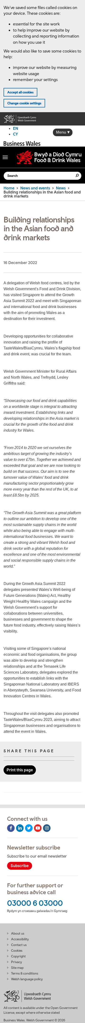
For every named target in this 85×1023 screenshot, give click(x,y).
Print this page (20, 769)
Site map (17, 968)
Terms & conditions (24, 973)
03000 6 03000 (35, 902)
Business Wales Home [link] (22, 143)
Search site (74, 175)
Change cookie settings (24, 103)
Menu (61, 132)
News (61, 188)
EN (15, 128)
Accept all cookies (20, 92)
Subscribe (20, 865)
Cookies (16, 950)
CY (15, 134)
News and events (35, 188)
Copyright (18, 956)
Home (9, 188)
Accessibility (20, 939)
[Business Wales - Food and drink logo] (48, 157)
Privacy (16, 962)
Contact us (19, 945)
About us (17, 933)
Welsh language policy (27, 979)
